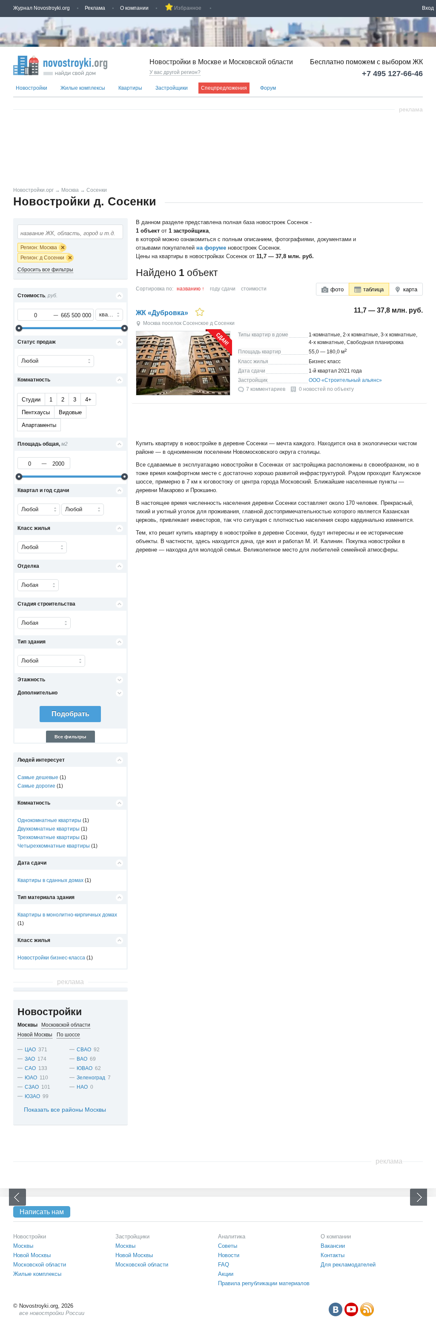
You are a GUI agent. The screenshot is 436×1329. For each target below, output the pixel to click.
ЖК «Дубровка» (162, 312)
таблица (373, 289)
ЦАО (30, 1050)
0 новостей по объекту (326, 389)
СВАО (84, 1050)
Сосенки (96, 190)
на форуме (211, 248)
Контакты (332, 1255)
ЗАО (30, 1059)
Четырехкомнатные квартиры (53, 846)
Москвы (23, 1246)
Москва (70, 190)
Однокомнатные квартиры (49, 820)
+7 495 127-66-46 (392, 73)
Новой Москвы (32, 1255)
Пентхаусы (36, 412)
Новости (228, 1255)
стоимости (254, 289)
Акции (225, 1274)
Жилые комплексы (82, 88)
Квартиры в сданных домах (50, 880)
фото (337, 289)
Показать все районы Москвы (65, 1109)
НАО (82, 1087)
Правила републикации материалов (264, 1283)
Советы (227, 1246)
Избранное (188, 8)
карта (410, 289)
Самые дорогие (36, 786)
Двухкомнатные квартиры (48, 829)
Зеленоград (91, 1078)
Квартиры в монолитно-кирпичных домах (67, 915)
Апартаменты (39, 425)
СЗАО (32, 1087)
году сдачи (222, 289)
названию (189, 289)
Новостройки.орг (33, 190)
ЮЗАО (32, 1096)
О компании (134, 8)
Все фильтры (70, 736)
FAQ (223, 1264)
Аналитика (231, 1236)
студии (31, 399)
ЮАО (31, 1078)
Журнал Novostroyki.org (41, 8)
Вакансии (333, 1246)
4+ (88, 399)
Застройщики (171, 88)
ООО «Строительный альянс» (345, 380)
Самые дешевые (37, 777)
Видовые (70, 412)
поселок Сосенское (185, 323)
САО (30, 1068)
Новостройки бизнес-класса (51, 958)
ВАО (82, 1059)
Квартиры (130, 88)
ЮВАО (84, 1068)
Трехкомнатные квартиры (48, 837)
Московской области (39, 1264)
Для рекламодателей (348, 1264)
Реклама (95, 8)
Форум (268, 88)
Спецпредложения (224, 88)
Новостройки (31, 88)
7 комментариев (265, 389)
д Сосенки (222, 323)
